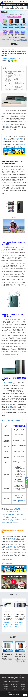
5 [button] (15, 35)
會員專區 (21, 1)
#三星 (4, 624)
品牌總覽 (6, 684)
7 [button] (17, 35)
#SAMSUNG (6, 622)
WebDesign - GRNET (14, 694)
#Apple (20, 622)
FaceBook (27, 479)
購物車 (24, 2)
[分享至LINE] (12, 61)
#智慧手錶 (9, 624)
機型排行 (7, 8)
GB (16, 495)
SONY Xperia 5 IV (6, 124)
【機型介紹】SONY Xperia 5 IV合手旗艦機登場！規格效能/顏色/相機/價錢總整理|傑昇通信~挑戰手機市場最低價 (9, 2)
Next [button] (25, 23)
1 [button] (10, 35)
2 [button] (11, 35)
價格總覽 (2, 8)
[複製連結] (15, 61)
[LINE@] (24, 4)
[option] (14, 23)
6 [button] (16, 35)
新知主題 (15, 686)
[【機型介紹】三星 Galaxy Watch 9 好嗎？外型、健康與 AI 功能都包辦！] (8, 604)
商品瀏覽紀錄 (27, 484)
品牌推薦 (15, 684)
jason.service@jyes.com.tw (16, 681)
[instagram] (21, 4)
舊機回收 (22, 8)
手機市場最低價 (17, 139)
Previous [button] (2, 23)
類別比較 (23, 686)
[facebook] (26, 4)
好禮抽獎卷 (14, 141)
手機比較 (17, 8)
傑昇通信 (6, 139)
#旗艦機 (9, 58)
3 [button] (12, 35)
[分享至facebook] (9, 61)
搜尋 (26, 1)
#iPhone (17, 626)
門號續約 (22, 141)
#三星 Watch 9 (7, 626)
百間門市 (17, 550)
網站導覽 (23, 689)
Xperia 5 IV (6, 116)
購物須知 (15, 689)
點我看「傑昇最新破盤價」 (19, 501)
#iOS (16, 622)
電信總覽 (6, 686)
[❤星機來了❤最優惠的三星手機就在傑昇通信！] (14, 23)
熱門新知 (6, 689)
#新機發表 (4, 58)
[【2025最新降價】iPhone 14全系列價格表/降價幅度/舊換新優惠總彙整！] (20, 604)
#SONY (14, 58)
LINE (27, 481)
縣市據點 (23, 684)
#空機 (18, 58)
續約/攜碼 (16, 547)
